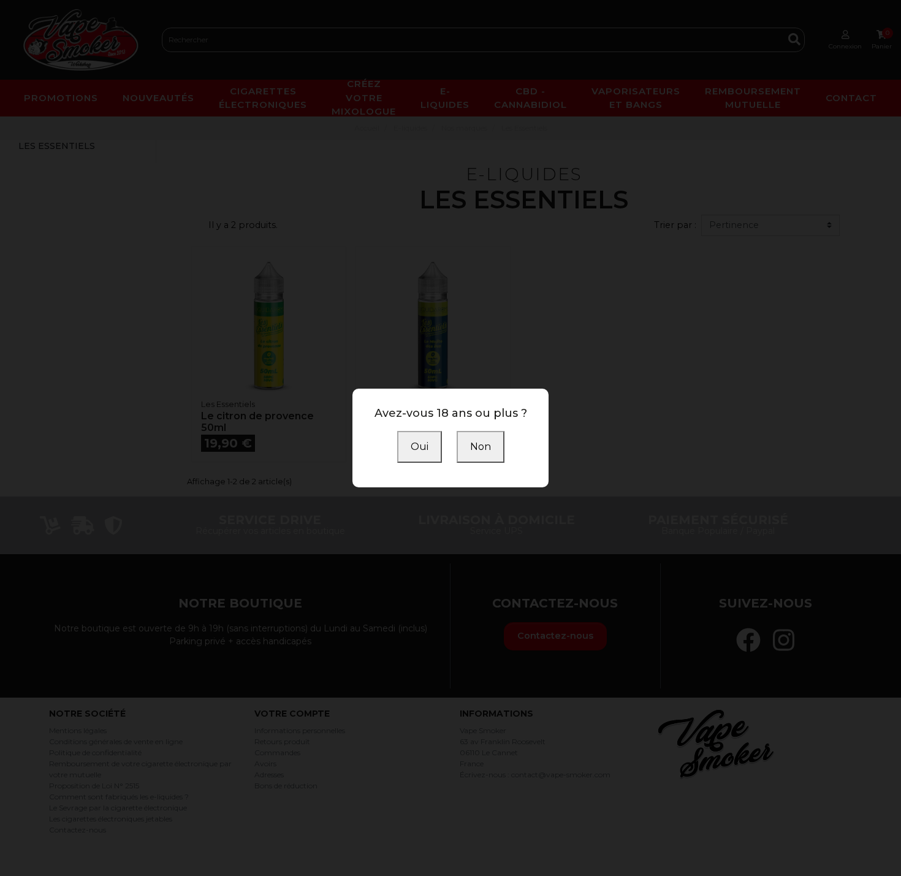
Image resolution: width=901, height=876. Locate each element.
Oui (419, 446)
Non (480, 446)
